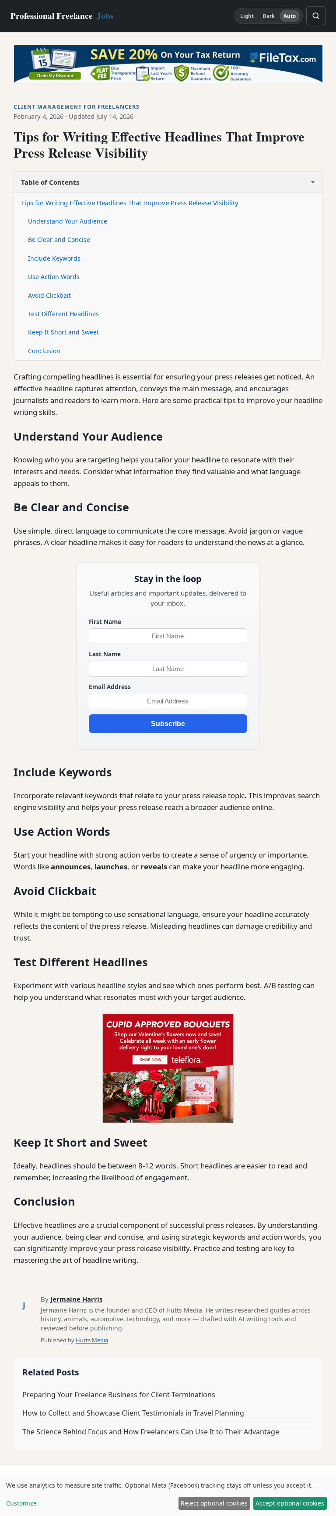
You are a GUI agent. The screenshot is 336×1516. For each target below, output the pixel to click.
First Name (105, 621)
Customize (21, 1503)
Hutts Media (92, 1340)
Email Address (110, 686)
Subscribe (168, 723)
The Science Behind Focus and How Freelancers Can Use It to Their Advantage (150, 1432)
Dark (268, 16)
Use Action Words (54, 276)
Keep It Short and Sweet (63, 332)
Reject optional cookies (214, 1503)
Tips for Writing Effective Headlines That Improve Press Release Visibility (129, 202)
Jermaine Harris (76, 1299)
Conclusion (44, 351)
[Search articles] (316, 15)
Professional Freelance (61, 16)
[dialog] (168, 1496)
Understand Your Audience (67, 221)
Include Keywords (54, 258)
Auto (290, 16)
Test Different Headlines (63, 314)
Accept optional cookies (290, 1503)
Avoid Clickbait (49, 295)
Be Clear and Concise (59, 239)
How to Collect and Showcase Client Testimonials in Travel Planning (133, 1413)
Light (247, 16)
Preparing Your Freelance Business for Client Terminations (118, 1394)
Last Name (105, 654)
